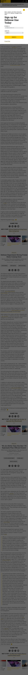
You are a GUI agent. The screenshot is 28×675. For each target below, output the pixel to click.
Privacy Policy (7, 41)
